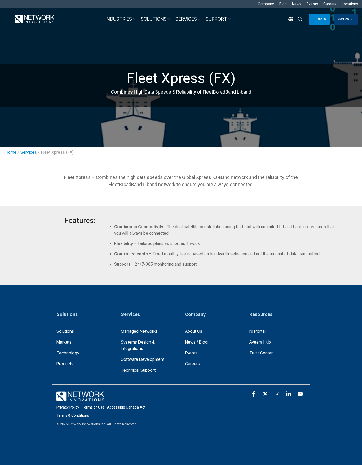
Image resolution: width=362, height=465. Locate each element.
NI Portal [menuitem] (257, 331)
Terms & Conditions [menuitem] (72, 415)
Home (10, 152)
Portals (319, 18)
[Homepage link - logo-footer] (80, 398)
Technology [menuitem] (67, 353)
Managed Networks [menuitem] (139, 331)
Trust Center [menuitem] (261, 353)
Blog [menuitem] (283, 4)
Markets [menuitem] (64, 342)
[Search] (300, 19)
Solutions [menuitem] (65, 331)
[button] (254, 394)
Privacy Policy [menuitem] (67, 407)
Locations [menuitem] (350, 4)
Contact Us (346, 18)
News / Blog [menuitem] (196, 342)
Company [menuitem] (266, 4)
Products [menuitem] (64, 363)
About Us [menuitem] (193, 331)
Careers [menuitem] (330, 4)
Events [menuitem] (312, 4)
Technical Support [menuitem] (138, 370)
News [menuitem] (296, 4)
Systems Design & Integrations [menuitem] (138, 345)
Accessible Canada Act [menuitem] (126, 407)
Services (28, 152)
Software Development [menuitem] (142, 359)
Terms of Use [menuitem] (93, 407)
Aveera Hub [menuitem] (260, 342)
